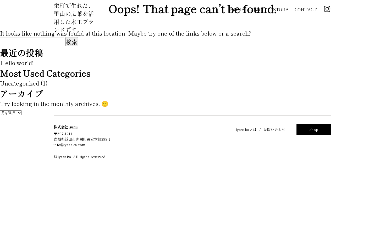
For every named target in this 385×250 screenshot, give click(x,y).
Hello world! (17, 63)
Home (237, 9)
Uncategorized (19, 83)
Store (280, 9)
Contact (306, 9)
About (259, 9)
